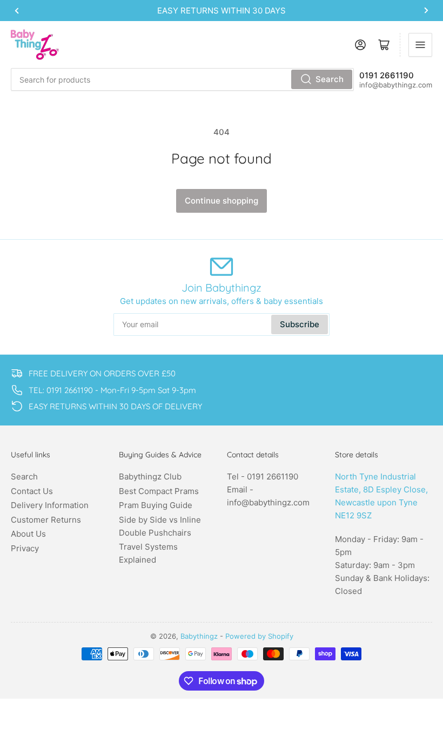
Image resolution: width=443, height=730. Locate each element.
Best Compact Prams (159, 491)
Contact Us (32, 491)
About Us (28, 534)
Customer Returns (46, 520)
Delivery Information (50, 505)
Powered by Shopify (259, 636)
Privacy (25, 548)
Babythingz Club (150, 476)
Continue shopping (221, 200)
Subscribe (299, 324)
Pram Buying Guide (155, 505)
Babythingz (199, 636)
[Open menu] (420, 45)
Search (330, 79)
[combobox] (182, 79)
